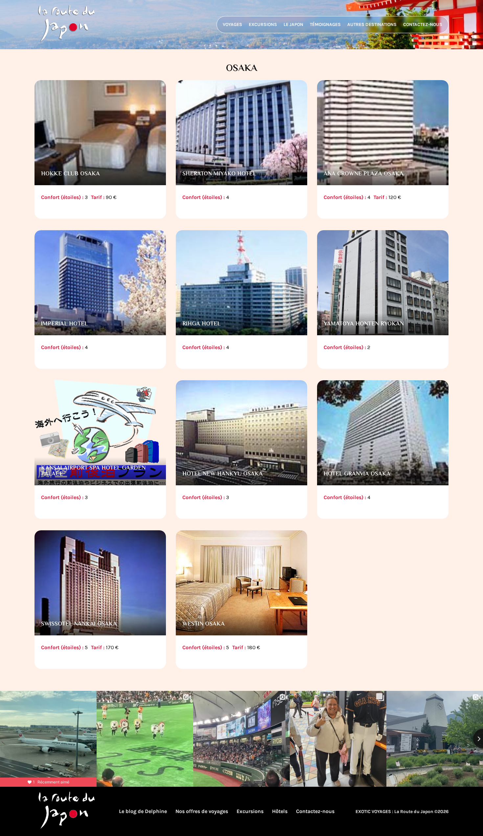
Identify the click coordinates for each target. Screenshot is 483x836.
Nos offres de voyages (201, 811)
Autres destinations (372, 24)
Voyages (232, 24)
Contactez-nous (422, 24)
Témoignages (325, 24)
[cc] (100, 151)
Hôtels (280, 811)
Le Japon (293, 24)
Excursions (263, 24)
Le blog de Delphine (143, 811)
